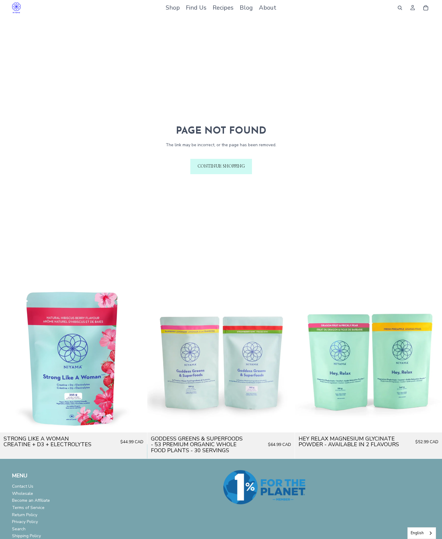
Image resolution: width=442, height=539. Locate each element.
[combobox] (421, 533)
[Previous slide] (9, 358)
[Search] (400, 7)
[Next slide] (138, 358)
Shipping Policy (26, 536)
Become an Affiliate (31, 500)
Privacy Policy (25, 522)
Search (19, 529)
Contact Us (22, 486)
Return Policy (24, 514)
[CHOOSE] (138, 423)
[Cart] (425, 7)
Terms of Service (28, 507)
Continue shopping (221, 166)
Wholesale (22, 493)
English (417, 533)
